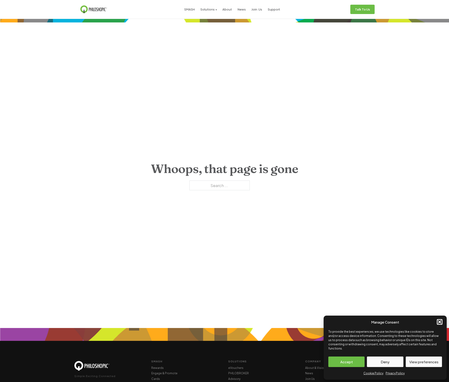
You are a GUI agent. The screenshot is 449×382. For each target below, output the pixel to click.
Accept (346, 362)
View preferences (423, 362)
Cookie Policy (373, 373)
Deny (385, 362)
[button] (439, 322)
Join (254, 9)
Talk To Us (362, 9)
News (242, 9)
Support (274, 9)
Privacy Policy (395, 373)
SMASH (189, 9)
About (227, 9)
